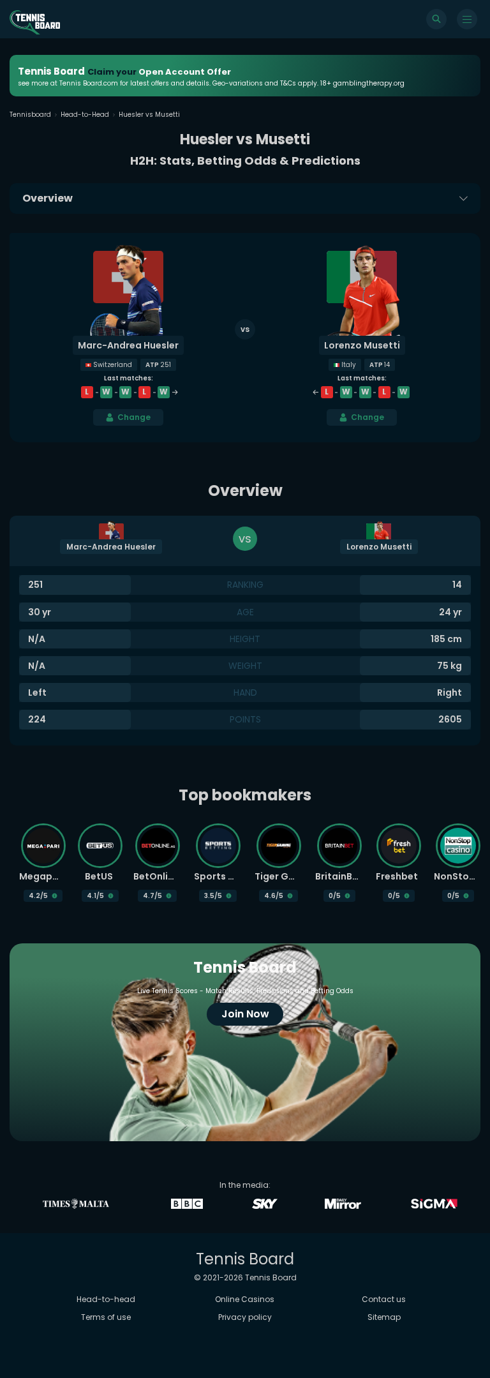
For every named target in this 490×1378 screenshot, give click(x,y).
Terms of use (106, 1317)
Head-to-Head (85, 114)
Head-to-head (106, 1299)
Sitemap (384, 1317)
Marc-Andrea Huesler (128, 345)
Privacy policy (245, 1317)
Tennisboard (30, 114)
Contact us (384, 1299)
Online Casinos (244, 1299)
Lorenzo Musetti (362, 345)
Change (134, 417)
